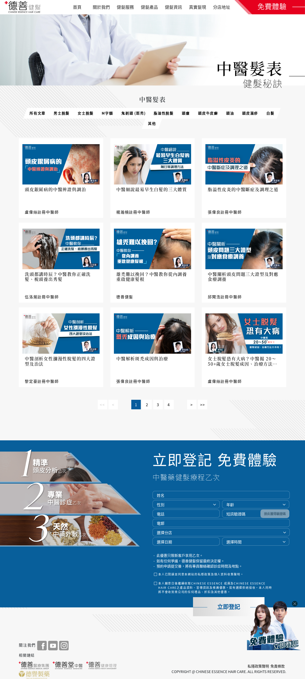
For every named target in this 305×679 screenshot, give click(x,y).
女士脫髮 (86, 113)
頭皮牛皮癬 (208, 113)
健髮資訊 (173, 7)
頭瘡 (186, 113)
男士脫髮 (62, 113)
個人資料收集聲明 (227, 574)
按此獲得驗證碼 (275, 513)
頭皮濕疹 (250, 113)
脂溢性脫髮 (164, 113)
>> (202, 404)
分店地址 (221, 7)
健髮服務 (125, 7)
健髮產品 (149, 7)
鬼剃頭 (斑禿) (133, 113)
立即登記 (228, 607)
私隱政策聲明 (258, 666)
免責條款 (277, 666)
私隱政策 (204, 574)
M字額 (107, 113)
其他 (152, 123)
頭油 (230, 113)
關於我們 (101, 7)
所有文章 (38, 113)
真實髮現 (197, 7)
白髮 (270, 113)
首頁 (77, 7)
